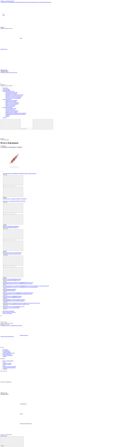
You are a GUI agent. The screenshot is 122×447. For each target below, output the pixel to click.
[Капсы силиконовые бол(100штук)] (62, 226)
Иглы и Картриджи (7, 99)
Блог (20, 2)
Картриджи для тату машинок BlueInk (11, 307)
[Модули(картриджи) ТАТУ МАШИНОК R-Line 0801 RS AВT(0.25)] (62, 292)
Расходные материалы (8, 107)
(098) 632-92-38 (4, 49)
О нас (2, 2)
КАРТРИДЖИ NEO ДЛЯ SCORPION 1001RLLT (13, 300)
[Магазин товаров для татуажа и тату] (7, 320)
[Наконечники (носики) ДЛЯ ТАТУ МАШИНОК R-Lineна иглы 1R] (62, 282)
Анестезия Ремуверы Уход (8, 91)
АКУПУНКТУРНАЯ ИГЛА (9, 290)
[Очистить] (43, 124)
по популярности (4, 147)
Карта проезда (4, 435)
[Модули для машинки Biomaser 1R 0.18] (62, 279)
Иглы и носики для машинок (9, 312)
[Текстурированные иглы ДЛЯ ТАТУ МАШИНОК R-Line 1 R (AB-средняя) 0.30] (62, 286)
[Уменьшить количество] (13, 180)
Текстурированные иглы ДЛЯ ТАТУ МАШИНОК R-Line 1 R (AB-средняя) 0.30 (20, 287)
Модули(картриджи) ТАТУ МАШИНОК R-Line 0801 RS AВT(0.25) (17, 293)
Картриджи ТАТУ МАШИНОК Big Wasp (12, 297)
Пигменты (5, 87)
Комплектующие (6, 90)
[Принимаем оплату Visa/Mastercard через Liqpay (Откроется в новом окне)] (11, 325)
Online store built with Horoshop (7, 336)
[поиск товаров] (11, 124)
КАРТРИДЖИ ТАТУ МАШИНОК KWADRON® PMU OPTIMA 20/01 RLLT (19, 173)
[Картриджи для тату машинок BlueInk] (62, 306)
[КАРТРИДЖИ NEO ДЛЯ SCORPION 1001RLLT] (62, 299)
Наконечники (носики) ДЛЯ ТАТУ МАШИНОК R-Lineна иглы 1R (17, 283)
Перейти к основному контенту (7, 1)
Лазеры (4, 117)
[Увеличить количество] (13, 192)
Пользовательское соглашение (28, 2)
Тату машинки (6, 89)
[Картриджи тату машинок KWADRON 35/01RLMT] (62, 198)
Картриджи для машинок (8, 311)
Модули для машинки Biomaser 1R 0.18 (11, 280)
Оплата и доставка (7, 2)
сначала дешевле (12, 147)
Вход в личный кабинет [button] (8, 360)
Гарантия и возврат (15, 2)
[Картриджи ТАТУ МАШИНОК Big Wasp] (62, 296)
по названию (19, 147)
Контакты (49, 2)
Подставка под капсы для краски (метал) (12, 253)
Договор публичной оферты (41, 2)
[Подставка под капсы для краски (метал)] (62, 252)
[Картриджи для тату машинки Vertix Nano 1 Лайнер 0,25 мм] (62, 303)
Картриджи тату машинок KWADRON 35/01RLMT (14, 201)
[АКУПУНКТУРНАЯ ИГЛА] (62, 289)
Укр (4, 15)
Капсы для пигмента (7, 313)
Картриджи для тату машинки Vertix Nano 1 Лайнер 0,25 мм (16, 304)
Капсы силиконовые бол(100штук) (10, 227)
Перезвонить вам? (4, 71)
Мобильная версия (24, 335)
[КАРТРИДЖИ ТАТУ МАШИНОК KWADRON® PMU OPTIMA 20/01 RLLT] (62, 160)
